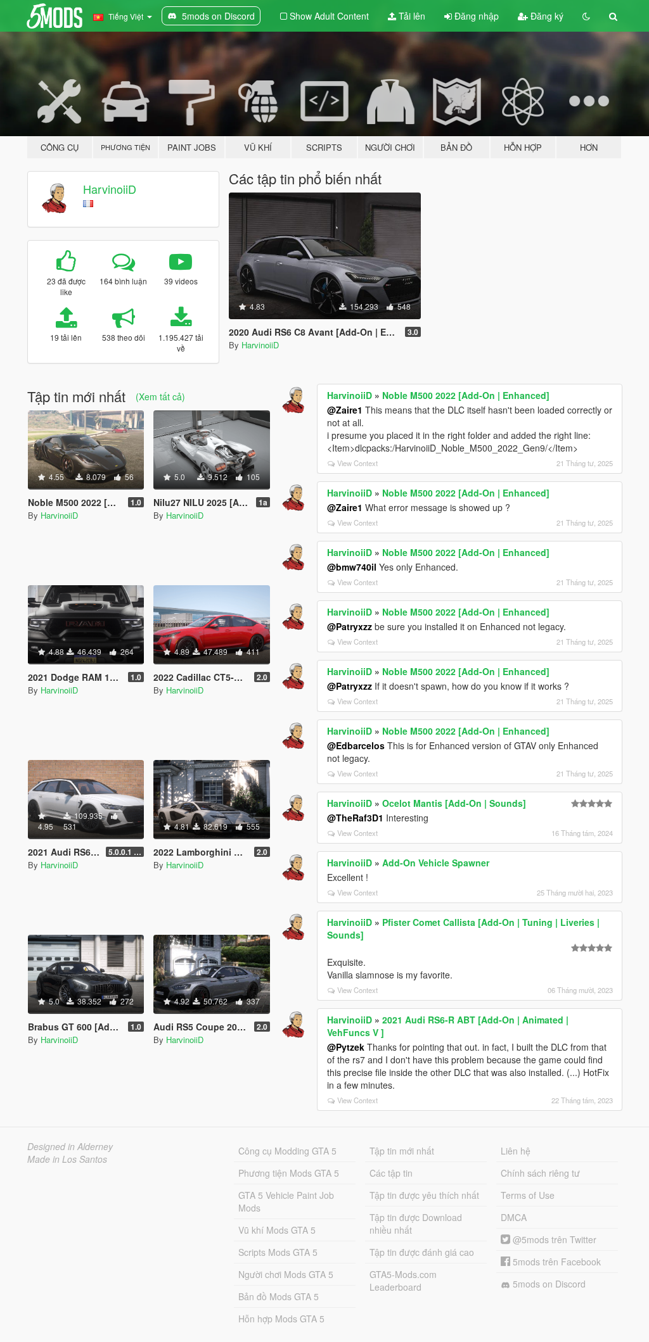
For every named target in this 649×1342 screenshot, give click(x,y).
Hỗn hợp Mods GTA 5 (281, 1318)
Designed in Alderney (70, 1146)
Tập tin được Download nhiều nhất (415, 1223)
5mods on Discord (548, 1283)
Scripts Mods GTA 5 (278, 1252)
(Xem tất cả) (160, 396)
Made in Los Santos (67, 1159)
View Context (357, 463)
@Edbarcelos (356, 745)
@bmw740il (351, 566)
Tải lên (410, 15)
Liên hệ (515, 1150)
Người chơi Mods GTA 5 (285, 1274)
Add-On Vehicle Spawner (435, 862)
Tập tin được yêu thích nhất (424, 1195)
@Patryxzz (349, 626)
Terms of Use (528, 1195)
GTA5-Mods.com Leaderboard (403, 1280)
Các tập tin (391, 1173)
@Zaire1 (345, 409)
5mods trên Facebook (555, 1261)
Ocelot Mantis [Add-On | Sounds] (454, 803)
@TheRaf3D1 (355, 817)
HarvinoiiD (109, 188)
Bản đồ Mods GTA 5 (278, 1296)
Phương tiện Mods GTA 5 (288, 1173)
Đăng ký (545, 15)
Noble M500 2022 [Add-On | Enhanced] (465, 395)
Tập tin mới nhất (401, 1150)
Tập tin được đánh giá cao (421, 1252)
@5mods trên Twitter (553, 1239)
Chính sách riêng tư (540, 1173)
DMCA (514, 1217)
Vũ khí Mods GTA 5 (277, 1230)
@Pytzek (345, 1047)
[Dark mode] (586, 16)
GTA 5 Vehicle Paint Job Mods (286, 1201)
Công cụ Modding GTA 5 (287, 1150)
